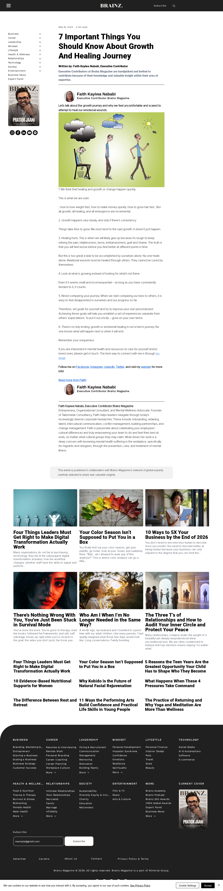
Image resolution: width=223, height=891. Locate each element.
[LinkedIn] (23, 132)
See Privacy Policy (140, 885)
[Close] (219, 885)
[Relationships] (40, 59)
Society (12, 66)
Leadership (14, 42)
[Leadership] (40, 42)
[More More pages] (55, 772)
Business (13, 33)
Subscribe (160, 5)
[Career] (40, 38)
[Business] (40, 34)
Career (12, 38)
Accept (208, 885)
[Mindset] (40, 46)
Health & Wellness (19, 54)
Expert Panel (15, 79)
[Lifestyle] (40, 50)
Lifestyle (13, 50)
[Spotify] (35, 132)
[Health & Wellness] (40, 54)
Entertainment (17, 70)
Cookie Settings (187, 885)
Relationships (16, 58)
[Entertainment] (40, 71)
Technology (14, 62)
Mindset (13, 46)
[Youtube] (29, 132)
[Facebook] (18, 132)
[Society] (40, 67)
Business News (17, 74)
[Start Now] (45, 547)
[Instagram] (12, 132)
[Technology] (40, 63)
